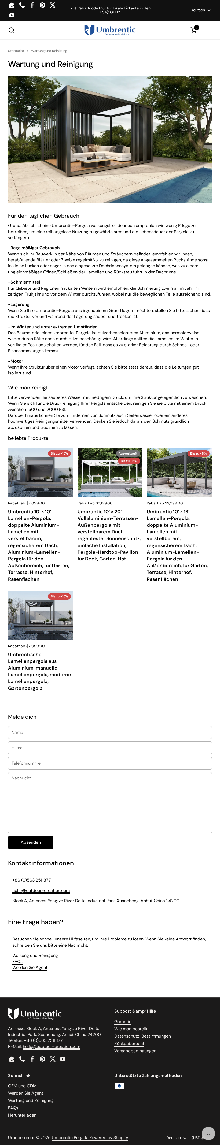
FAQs (17, 961)
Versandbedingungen (135, 1051)
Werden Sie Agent (29, 967)
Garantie (122, 1021)
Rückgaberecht (129, 1043)
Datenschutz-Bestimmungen (142, 1036)
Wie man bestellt (131, 1029)
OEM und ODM (22, 1086)
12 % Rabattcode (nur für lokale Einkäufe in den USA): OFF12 (110, 10)
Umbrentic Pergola (70, 1137)
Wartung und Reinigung (35, 955)
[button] (11, 30)
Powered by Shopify (108, 1137)
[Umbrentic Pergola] (110, 30)
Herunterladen (22, 1115)
